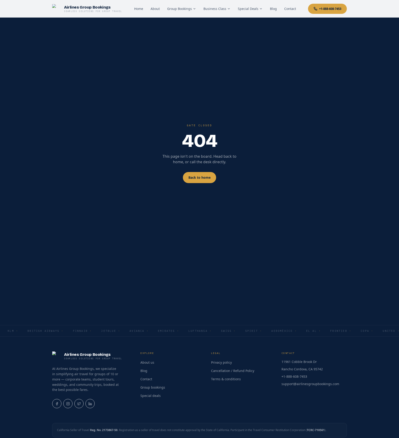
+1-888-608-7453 (330, 9)
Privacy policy (221, 362)
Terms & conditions (226, 379)
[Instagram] (68, 403)
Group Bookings (179, 8)
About (155, 8)
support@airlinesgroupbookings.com (310, 384)
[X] (79, 403)
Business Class (214, 8)
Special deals (150, 395)
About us (147, 362)
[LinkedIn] (90, 403)
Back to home (199, 177)
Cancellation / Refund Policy (232, 371)
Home (138, 8)
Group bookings (152, 387)
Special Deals (248, 8)
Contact (290, 8)
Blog (273, 8)
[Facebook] (56, 403)
